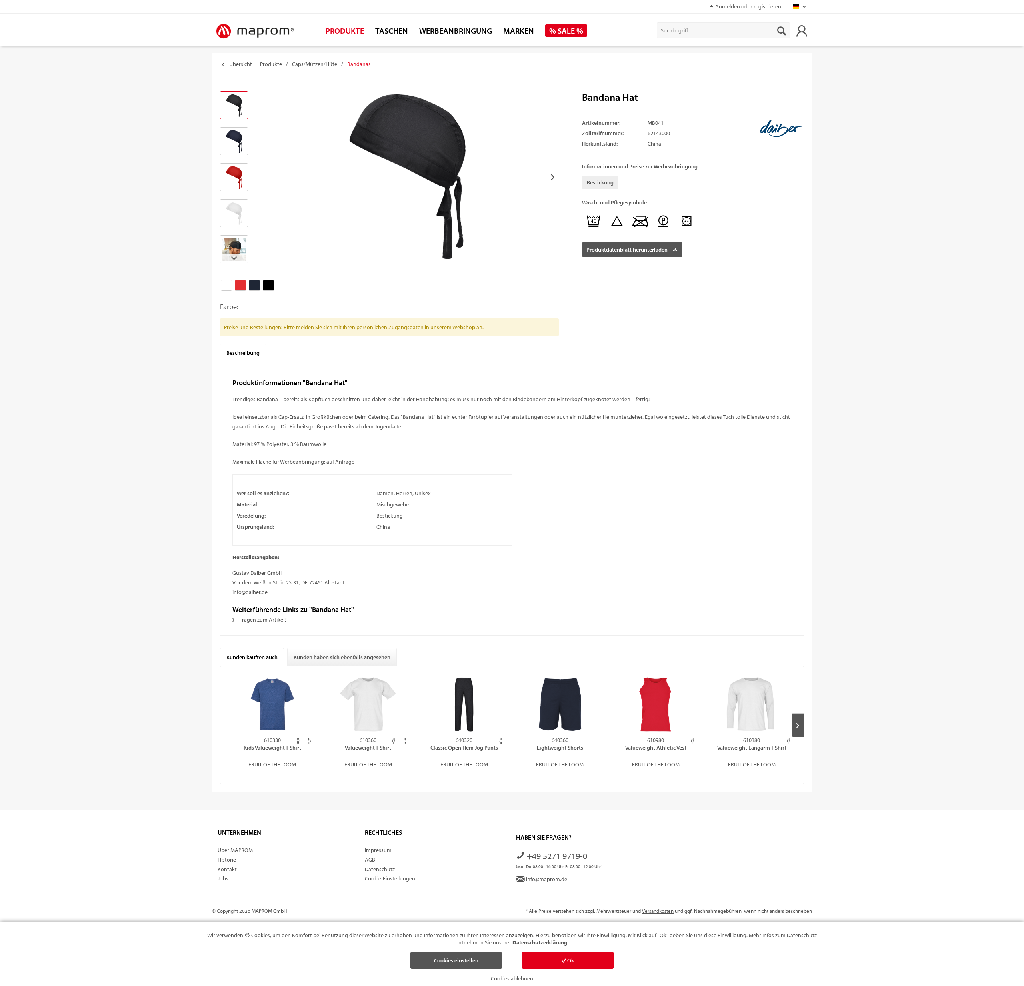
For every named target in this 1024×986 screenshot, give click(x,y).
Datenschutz (380, 869)
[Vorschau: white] (234, 213)
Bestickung (600, 182)
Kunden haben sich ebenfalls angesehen (342, 657)
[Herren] (298, 740)
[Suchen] (781, 30)
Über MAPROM (235, 850)
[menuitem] (723, 30)
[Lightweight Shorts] (560, 704)
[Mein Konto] (801, 30)
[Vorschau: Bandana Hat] (234, 249)
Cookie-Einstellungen (390, 878)
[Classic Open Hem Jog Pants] (464, 704)
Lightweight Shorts (560, 747)
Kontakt (227, 869)
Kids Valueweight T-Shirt (272, 747)
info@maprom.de (546, 879)
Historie (227, 859)
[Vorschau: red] (234, 177)
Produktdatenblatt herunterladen (627, 249)
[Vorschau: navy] (234, 141)
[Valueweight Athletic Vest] (656, 704)
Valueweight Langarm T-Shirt (751, 747)
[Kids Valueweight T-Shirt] (272, 704)
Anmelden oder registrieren (747, 6)
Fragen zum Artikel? (262, 619)
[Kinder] (405, 740)
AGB (370, 859)
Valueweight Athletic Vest (655, 747)
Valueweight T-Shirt (368, 747)
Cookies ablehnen (512, 978)
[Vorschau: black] (234, 105)
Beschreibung (243, 352)
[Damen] (309, 740)
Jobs (223, 878)
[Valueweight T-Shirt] (368, 704)
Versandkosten (658, 911)
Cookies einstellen (456, 960)
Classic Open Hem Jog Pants (464, 747)
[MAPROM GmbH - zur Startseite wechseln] (255, 32)
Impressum (378, 850)
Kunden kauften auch (252, 657)
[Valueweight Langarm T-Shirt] (752, 704)
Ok (570, 960)
